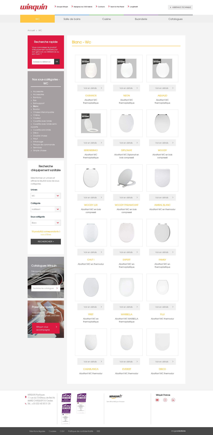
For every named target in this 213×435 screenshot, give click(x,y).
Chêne (36, 114)
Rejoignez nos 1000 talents (83, 7)
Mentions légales (37, 431)
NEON (126, 95)
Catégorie (35, 203)
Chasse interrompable (43, 112)
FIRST (90, 314)
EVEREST (126, 369)
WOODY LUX (91, 204)
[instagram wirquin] (165, 400)
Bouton (36, 109)
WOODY (162, 150)
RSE (98, 431)
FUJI (162, 314)
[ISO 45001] (64, 411)
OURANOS (90, 95)
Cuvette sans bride (42, 129)
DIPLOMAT (126, 150)
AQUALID (162, 95)
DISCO (162, 369)
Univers (34, 189)
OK (57, 62)
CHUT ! (90, 259)
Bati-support (38, 103)
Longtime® (134, 7)
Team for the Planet (117, 7)
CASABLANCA (90, 369)
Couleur (37, 117)
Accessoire (38, 91)
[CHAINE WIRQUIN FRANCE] (157, 400)
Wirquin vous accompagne (43, 328)
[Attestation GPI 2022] (78, 411)
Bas (34, 100)
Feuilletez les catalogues (43, 288)
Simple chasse (39, 150)
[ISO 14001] (79, 400)
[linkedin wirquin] (173, 400)
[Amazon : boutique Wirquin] (126, 396)
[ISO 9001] (64, 400)
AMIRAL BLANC (162, 204)
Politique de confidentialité (80, 431)
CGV (62, 431)
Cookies (52, 431)
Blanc (35, 106)
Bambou (37, 97)
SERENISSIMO (91, 150)
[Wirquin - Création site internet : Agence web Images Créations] (178, 430)
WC (40, 30)
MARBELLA (126, 314)
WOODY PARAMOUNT (126, 204)
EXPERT (126, 259)
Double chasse (40, 135)
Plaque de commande (44, 144)
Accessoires (38, 94)
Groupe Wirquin (62, 7)
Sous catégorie (38, 216)
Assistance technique (181, 7)
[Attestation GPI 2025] (63, 422)
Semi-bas (37, 147)
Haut (35, 138)
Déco (35, 132)
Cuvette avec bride (42, 120)
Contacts (101, 7)
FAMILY (162, 259)
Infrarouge (38, 141)
